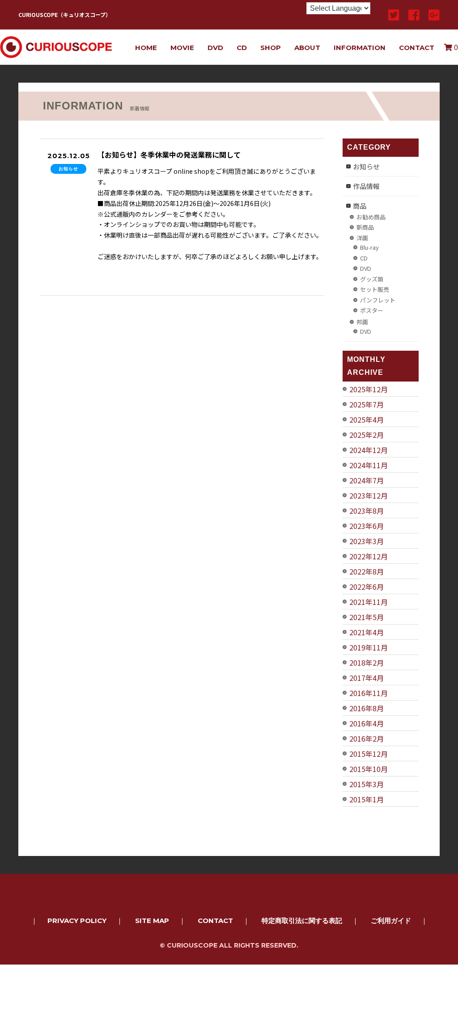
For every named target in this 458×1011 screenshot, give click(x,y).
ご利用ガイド (391, 920)
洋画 (362, 238)
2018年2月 (366, 662)
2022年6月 (366, 586)
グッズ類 (371, 279)
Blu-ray (369, 247)
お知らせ (366, 166)
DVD (215, 47)
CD (242, 47)
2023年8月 (366, 510)
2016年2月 (366, 738)
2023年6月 (366, 525)
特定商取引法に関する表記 (302, 920)
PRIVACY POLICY (76, 920)
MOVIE (182, 47)
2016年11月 (368, 693)
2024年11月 (368, 465)
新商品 (365, 227)
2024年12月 (368, 450)
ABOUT (307, 47)
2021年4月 (366, 632)
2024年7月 (366, 480)
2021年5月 (366, 617)
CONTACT (416, 47)
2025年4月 (366, 419)
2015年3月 (366, 784)
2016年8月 (366, 708)
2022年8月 (366, 571)
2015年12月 (368, 753)
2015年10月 (368, 768)
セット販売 (374, 289)
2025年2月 (366, 434)
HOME (146, 47)
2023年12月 (368, 495)
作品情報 (366, 186)
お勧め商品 (371, 217)
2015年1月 (366, 799)
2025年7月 (366, 404)
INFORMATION (360, 47)
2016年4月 (366, 723)
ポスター (371, 310)
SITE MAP (152, 920)
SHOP (270, 47)
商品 (359, 205)
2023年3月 (366, 541)
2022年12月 (368, 556)
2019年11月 (368, 647)
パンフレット (377, 300)
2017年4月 (366, 677)
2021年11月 (368, 601)
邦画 (362, 322)
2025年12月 (368, 389)
